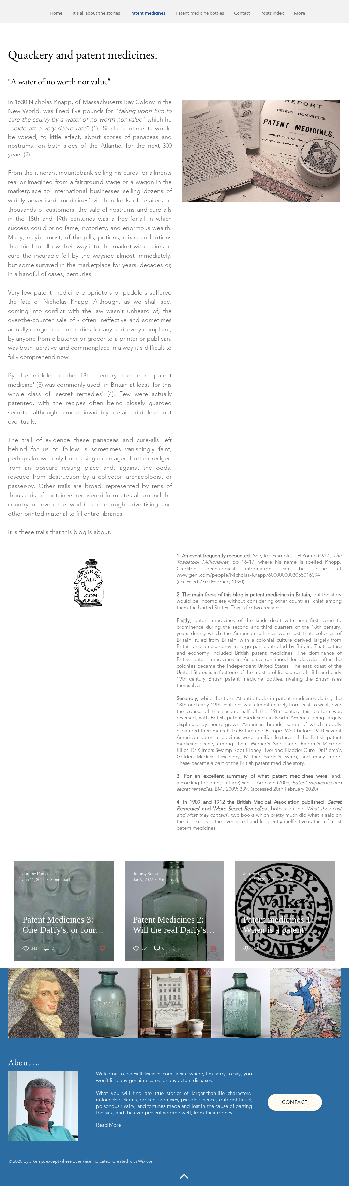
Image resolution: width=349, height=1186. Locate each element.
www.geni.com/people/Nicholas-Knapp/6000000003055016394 (248, 575)
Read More (108, 1124)
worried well (177, 1112)
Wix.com (146, 1161)
